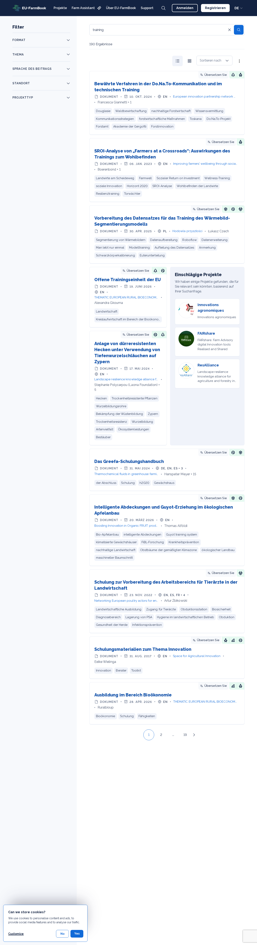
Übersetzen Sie (215, 75)
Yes (77, 933)
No (62, 933)
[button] (140, 735)
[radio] (177, 61)
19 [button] (185, 735)
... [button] (173, 735)
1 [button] (149, 735)
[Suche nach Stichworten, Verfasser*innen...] (163, 8)
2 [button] (161, 735)
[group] (183, 61)
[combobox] (214, 60)
